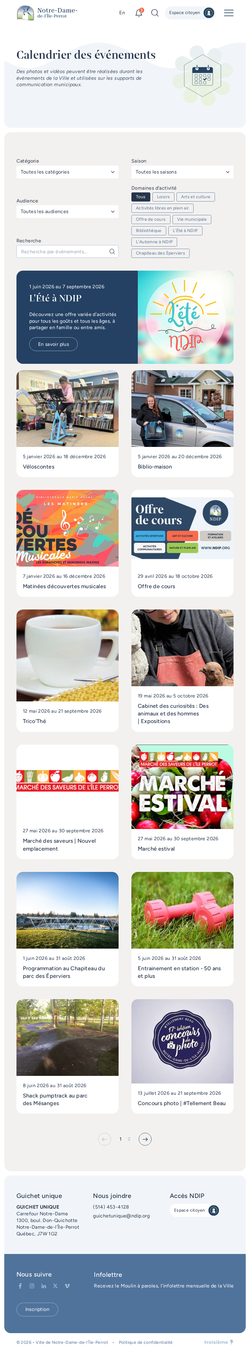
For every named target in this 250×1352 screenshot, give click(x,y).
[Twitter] (55, 1286)
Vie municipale (192, 219)
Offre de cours (151, 219)
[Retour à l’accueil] (47, 13)
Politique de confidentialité (146, 1342)
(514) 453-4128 (111, 1207)
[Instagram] (32, 1286)
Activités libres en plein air (162, 208)
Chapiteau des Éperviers (160, 253)
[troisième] (219, 1342)
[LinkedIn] (44, 1286)
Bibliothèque (149, 230)
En (122, 13)
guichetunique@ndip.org (121, 1216)
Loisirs (163, 196)
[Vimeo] (67, 1286)
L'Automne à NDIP (154, 241)
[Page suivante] (145, 1139)
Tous (141, 196)
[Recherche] (112, 251)
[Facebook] (20, 1286)
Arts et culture (195, 196)
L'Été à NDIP (185, 230)
